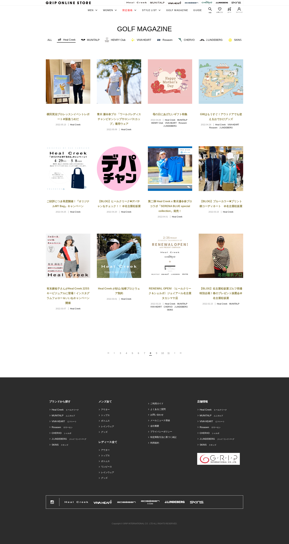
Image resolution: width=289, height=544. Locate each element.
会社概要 (154, 426)
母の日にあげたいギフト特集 (170, 114)
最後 (180, 353)
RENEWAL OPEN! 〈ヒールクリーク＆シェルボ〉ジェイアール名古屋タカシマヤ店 (170, 293)
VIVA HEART (144, 39)
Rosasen (167, 39)
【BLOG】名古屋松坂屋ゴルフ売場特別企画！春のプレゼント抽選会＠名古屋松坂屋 (221, 293)
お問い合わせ (156, 414)
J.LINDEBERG (214, 39)
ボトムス (105, 420)
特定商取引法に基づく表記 (163, 437)
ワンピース (106, 466)
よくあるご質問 (158, 409)
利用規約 (154, 443)
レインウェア (107, 426)
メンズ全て (105, 401)
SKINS (238, 39)
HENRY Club (118, 39)
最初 (108, 353)
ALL (49, 39)
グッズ (104, 432)
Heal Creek (69, 39)
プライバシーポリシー (161, 431)
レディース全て (108, 442)
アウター (105, 409)
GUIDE (197, 10)
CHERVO (189, 39)
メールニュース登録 (160, 420)
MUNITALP (93, 39)
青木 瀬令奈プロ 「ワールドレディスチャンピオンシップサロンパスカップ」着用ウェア (119, 119)
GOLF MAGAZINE (177, 10)
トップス (105, 415)
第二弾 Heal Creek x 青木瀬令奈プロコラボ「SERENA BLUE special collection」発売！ (170, 206)
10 (162, 353)
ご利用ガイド (156, 403)
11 (168, 353)
